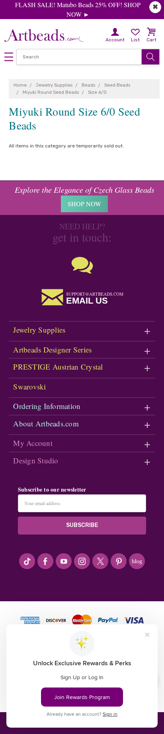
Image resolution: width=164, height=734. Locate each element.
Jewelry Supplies (39, 330)
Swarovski (29, 386)
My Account (33, 443)
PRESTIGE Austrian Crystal (58, 367)
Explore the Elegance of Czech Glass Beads (84, 189)
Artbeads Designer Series (52, 349)
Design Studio (35, 460)
